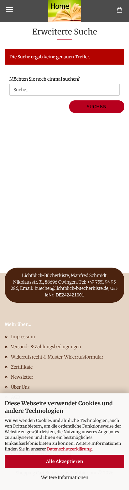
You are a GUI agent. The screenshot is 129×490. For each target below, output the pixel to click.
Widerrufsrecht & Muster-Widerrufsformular (57, 357)
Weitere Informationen (64, 477)
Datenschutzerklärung (69, 449)
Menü (9, 9)
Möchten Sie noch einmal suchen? (44, 79)
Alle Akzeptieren (64, 461)
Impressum (23, 336)
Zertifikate (22, 367)
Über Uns (20, 387)
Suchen (97, 106)
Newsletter (22, 377)
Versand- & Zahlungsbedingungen (46, 346)
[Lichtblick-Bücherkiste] (64, 11)
